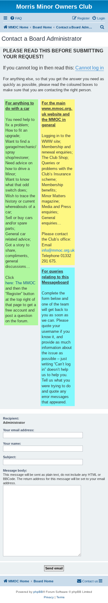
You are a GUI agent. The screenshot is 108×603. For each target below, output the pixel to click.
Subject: (9, 457)
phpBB (38, 591)
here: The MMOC (20, 283)
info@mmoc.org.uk (58, 250)
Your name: (12, 443)
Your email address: (18, 430)
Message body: (15, 470)
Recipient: (11, 418)
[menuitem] (16, 18)
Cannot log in (89, 67)
